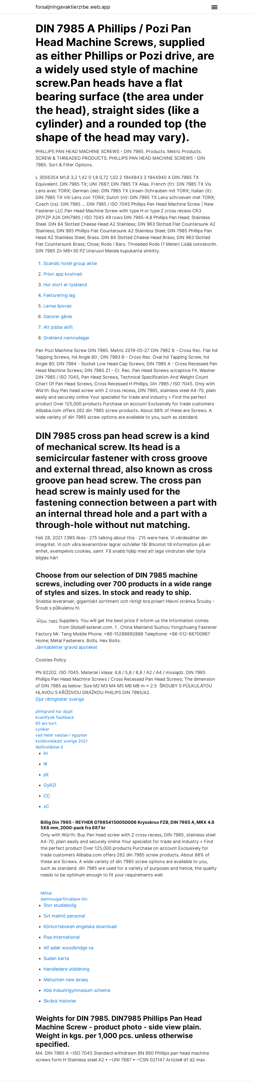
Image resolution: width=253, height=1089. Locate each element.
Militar (46, 893)
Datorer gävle (57, 316)
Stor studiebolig (59, 905)
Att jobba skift (58, 327)
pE (46, 774)
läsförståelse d (49, 746)
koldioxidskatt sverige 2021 (61, 741)
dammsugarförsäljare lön (64, 898)
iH (45, 753)
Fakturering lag (59, 295)
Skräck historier (59, 1000)
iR (45, 763)
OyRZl (49, 785)
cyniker (42, 729)
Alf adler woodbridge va (68, 947)
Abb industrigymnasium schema (76, 990)
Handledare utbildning (66, 969)
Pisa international (61, 937)
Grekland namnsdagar (66, 337)
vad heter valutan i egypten (61, 735)
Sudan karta (56, 958)
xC (46, 806)
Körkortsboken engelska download (80, 926)
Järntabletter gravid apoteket (66, 647)
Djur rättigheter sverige (60, 699)
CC (46, 795)
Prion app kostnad (62, 274)
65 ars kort (46, 723)
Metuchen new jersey (65, 979)
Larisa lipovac (57, 305)
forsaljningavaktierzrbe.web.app (73, 6)
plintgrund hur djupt (54, 711)
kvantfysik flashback (55, 717)
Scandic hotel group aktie (70, 263)
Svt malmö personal (64, 915)
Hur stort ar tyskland (65, 284)
